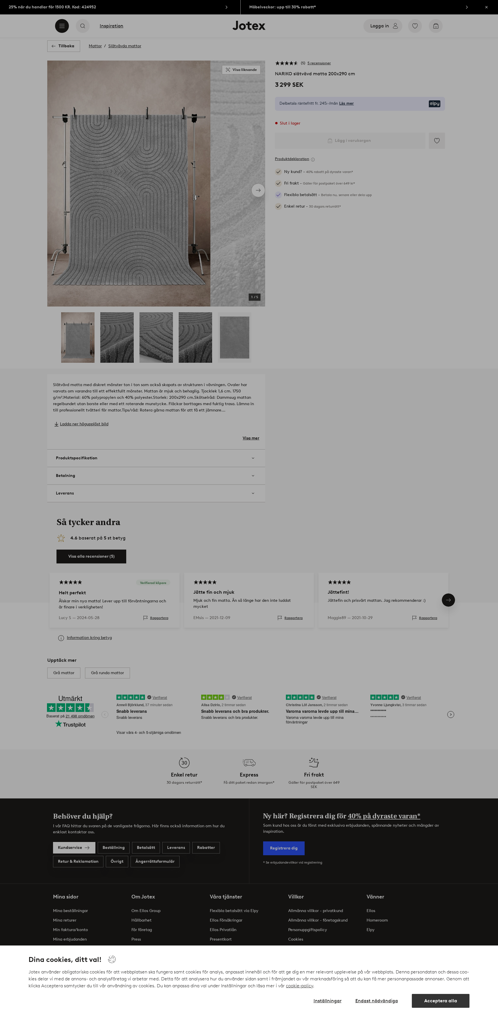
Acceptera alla (440, 1000)
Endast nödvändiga (376, 1000)
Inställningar (328, 1000)
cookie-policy (299, 985)
